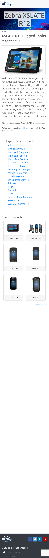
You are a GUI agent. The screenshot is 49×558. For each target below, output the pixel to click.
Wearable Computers (19, 203)
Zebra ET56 (13, 238)
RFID (10, 186)
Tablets (11, 193)
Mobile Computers (17, 172)
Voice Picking (14, 200)
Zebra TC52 (13, 297)
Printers (12, 183)
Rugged (12, 190)
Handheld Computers (19, 152)
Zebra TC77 (36, 297)
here (8, 123)
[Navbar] (44, 4)
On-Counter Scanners (18, 179)
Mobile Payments (17, 176)
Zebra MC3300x (36, 238)
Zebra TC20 (13, 268)
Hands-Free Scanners (18, 159)
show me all (41, 304)
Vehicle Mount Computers (21, 197)
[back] (4, 31)
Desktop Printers (16, 148)
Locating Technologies (19, 169)
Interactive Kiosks (17, 166)
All (9, 145)
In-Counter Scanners (18, 162)
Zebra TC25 (36, 268)
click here (26, 128)
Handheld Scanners (17, 155)
